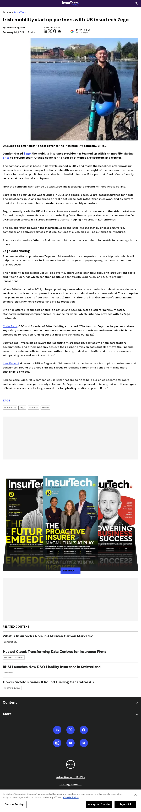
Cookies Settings (15, 804)
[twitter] (50, 31)
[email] (60, 31)
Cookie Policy (71, 798)
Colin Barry (10, 326)
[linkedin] (45, 31)
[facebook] (54, 31)
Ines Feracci (11, 363)
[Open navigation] (4, 3)
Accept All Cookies (99, 804)
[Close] (135, 795)
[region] (70, 800)
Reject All (125, 804)
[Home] (70, 3)
